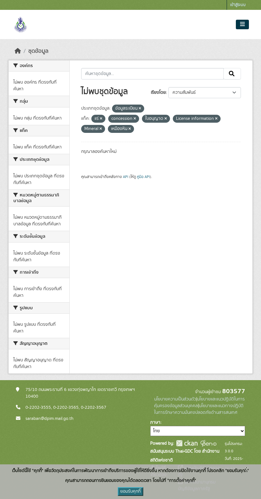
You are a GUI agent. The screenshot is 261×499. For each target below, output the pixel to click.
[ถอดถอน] (140, 108)
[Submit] (232, 73)
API (125, 177)
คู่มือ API (143, 177)
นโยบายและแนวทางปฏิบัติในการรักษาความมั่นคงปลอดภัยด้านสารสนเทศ (198, 409)
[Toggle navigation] (242, 24)
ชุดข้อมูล (38, 51)
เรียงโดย (158, 92)
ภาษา (155, 422)
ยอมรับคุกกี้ (130, 491)
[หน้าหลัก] (18, 51)
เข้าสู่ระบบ (238, 5)
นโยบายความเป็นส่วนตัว (175, 399)
